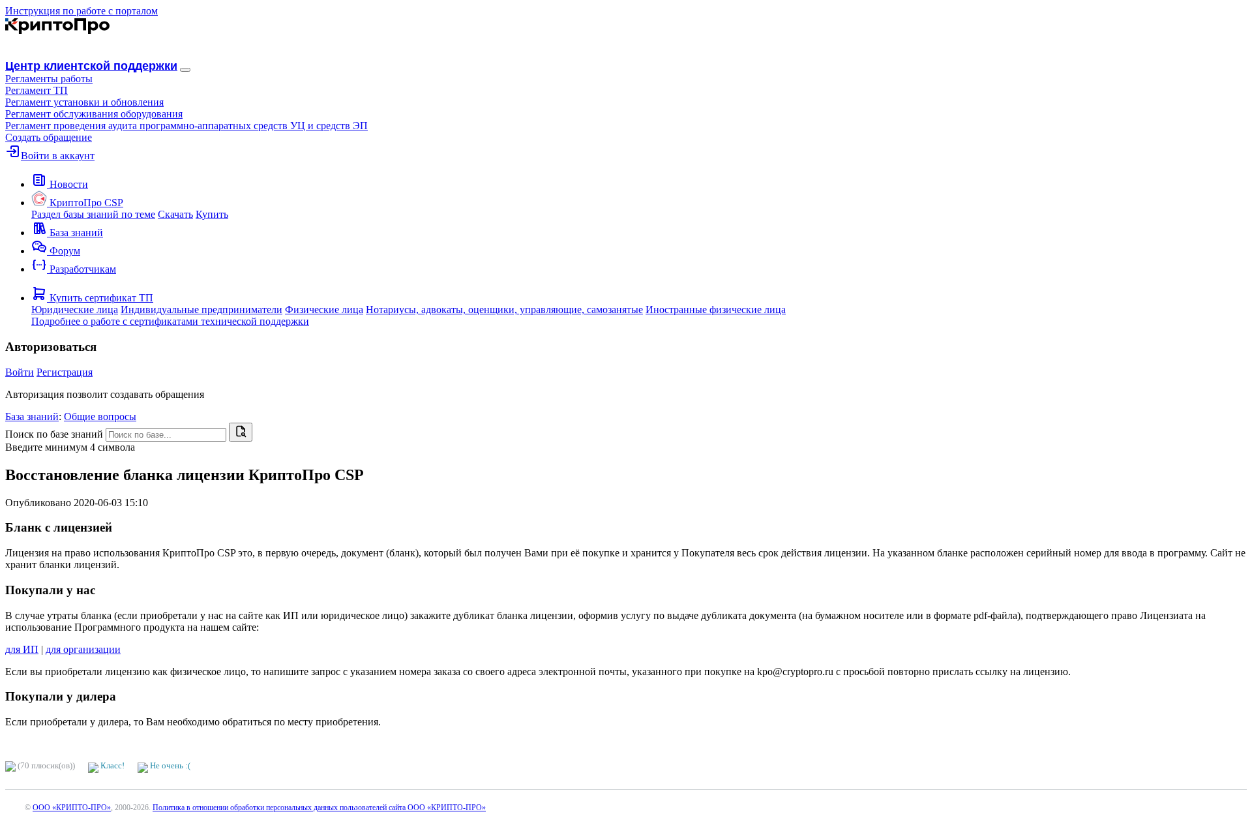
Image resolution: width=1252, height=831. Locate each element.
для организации (83, 649)
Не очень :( (169, 765)
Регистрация (65, 372)
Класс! (111, 765)
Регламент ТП (36, 90)
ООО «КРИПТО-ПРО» (72, 807)
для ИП (21, 649)
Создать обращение (48, 137)
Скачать (175, 214)
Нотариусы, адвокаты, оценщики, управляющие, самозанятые (504, 309)
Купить (212, 214)
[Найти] (240, 432)
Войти (19, 372)
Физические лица (324, 309)
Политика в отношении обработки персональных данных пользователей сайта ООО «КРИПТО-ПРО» (319, 807)
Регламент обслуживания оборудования (94, 113)
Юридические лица (74, 309)
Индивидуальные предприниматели (201, 309)
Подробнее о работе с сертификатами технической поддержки (170, 321)
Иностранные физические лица (716, 309)
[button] (49, 78)
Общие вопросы (100, 416)
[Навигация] (185, 70)
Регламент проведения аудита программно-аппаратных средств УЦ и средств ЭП (186, 125)
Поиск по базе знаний (54, 434)
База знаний (32, 416)
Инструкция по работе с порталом (81, 10)
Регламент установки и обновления (84, 102)
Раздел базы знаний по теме (93, 214)
